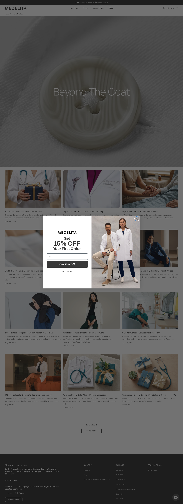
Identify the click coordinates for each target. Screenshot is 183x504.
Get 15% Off (67, 264)
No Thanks (67, 271)
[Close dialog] (137, 219)
